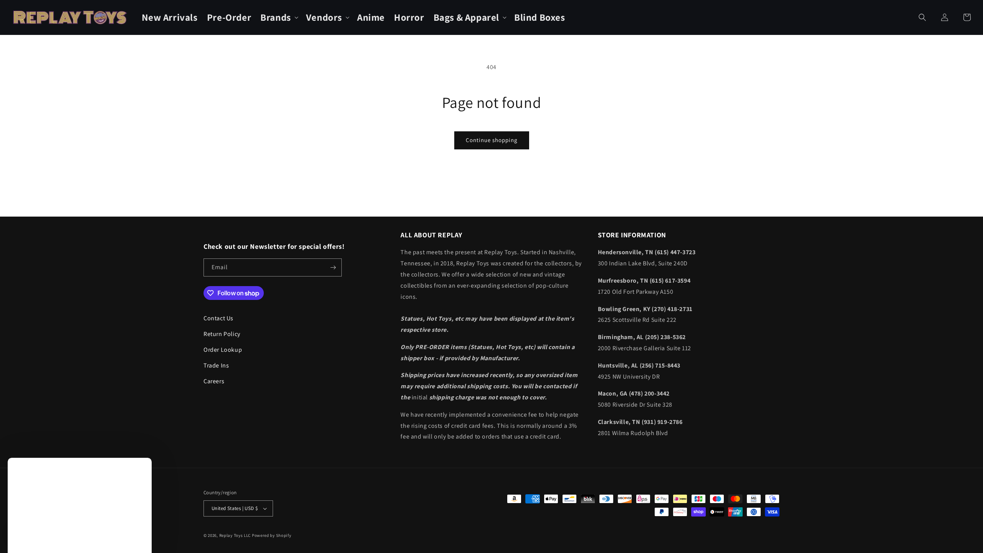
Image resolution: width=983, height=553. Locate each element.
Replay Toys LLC (235, 535)
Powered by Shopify (271, 535)
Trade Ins (216, 365)
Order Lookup (223, 350)
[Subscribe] (332, 267)
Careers (214, 381)
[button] (278, 17)
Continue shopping (492, 140)
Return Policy (222, 334)
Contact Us (218, 318)
